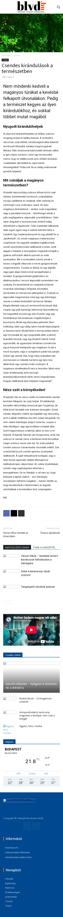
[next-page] (10, 602)
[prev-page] (5, 602)
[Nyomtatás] (21, 513)
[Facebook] (6, 513)
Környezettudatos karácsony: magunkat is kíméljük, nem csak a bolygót (37, 715)
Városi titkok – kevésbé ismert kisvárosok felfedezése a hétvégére (39, 559)
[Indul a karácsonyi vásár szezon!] (11, 575)
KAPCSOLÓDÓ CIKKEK (17, 547)
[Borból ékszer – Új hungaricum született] (9, 702)
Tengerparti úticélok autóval (38, 586)
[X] (14, 513)
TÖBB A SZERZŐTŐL (44, 547)
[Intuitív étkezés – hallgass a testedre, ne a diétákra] (31, 677)
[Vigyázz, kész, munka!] (9, 730)
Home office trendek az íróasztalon (15, 534)
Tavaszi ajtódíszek (50, 532)
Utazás (17, 55)
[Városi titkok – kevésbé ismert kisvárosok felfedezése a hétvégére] (11, 559)
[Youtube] (36, 826)
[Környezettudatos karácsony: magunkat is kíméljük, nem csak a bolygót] (9, 715)
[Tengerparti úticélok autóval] (11, 590)
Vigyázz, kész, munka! (30, 726)
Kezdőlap (6, 55)
